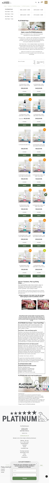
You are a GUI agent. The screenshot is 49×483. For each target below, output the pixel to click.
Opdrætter (24, 445)
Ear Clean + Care (9, 16)
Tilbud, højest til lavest (40, 62)
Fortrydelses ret (24, 457)
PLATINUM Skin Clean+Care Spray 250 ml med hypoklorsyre (39, 206)
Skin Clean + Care (9, 14)
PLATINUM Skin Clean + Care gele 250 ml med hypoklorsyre (24, 206)
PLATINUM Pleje (9, 9)
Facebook (3, 470)
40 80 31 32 (24, 433)
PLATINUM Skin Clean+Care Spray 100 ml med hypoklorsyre (39, 176)
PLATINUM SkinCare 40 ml (24, 144)
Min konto (24, 455)
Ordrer (24, 454)
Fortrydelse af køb (24, 448)
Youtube (2, 472)
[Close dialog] (36, 464)
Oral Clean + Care (9, 18)
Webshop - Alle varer (24, 440)
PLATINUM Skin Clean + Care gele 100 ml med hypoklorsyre (24, 266)
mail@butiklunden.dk (24, 435)
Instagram (3, 469)
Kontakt (24, 446)
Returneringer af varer (24, 452)
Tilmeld (24, 478)
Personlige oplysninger (24, 450)
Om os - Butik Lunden (24, 442)
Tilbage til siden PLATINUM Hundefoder (26, 404)
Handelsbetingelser (24, 443)
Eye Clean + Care (9, 11)
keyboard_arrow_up (46, 476)
